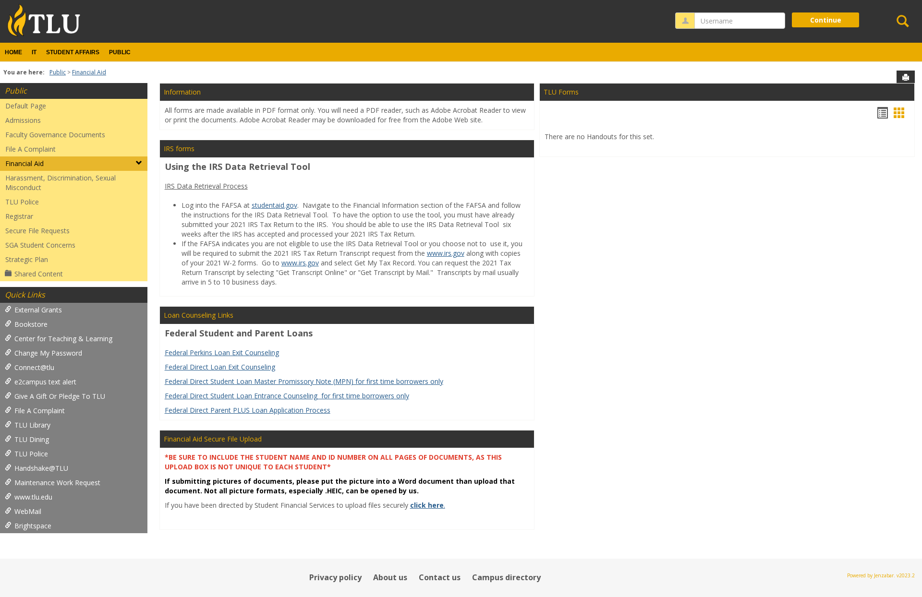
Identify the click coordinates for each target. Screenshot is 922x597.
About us (390, 577)
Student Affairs (72, 52)
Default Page (25, 105)
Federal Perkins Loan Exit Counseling (222, 352)
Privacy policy (335, 577)
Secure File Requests (37, 230)
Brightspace (32, 525)
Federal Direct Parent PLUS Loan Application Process (247, 410)
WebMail (27, 511)
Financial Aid (89, 72)
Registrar (19, 216)
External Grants (38, 309)
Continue (825, 19)
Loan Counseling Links (198, 315)
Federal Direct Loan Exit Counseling (220, 366)
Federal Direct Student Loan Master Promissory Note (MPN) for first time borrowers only (304, 381)
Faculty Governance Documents (55, 134)
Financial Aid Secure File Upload (213, 438)
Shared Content (38, 273)
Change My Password (48, 353)
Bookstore (31, 324)
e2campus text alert (45, 381)
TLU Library (32, 425)
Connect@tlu (34, 367)
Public (120, 52)
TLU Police (22, 201)
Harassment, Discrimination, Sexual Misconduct (60, 182)
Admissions (23, 120)
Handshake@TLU (41, 468)
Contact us (440, 577)
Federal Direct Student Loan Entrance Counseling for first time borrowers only (287, 395)
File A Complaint (30, 149)
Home (13, 52)
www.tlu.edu (33, 496)
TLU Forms (561, 91)
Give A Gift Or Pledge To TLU (59, 396)
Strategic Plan (26, 259)
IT (34, 52)
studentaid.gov (274, 205)
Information (182, 91)
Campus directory (506, 577)
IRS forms (179, 148)
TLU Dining (31, 439)
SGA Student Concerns (40, 245)
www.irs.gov (445, 253)
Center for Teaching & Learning (63, 338)
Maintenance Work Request (57, 482)
